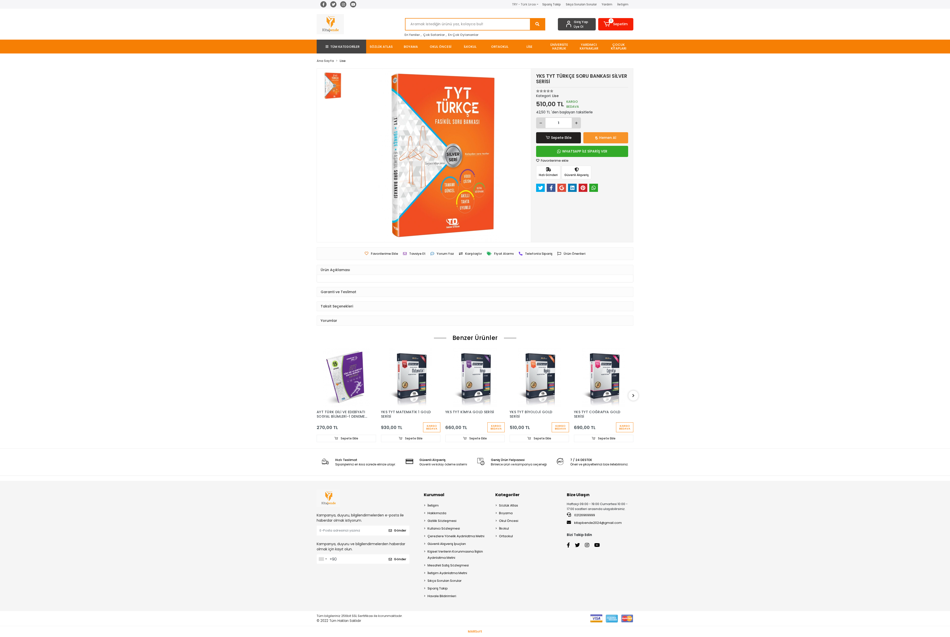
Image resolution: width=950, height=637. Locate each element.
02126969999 (584, 515)
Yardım (607, 4)
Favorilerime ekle (554, 160)
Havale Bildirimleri (442, 596)
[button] (616, 24)
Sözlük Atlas (508, 505)
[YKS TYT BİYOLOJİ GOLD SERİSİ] (539, 377)
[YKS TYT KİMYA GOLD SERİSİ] (475, 377)
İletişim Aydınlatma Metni (447, 573)
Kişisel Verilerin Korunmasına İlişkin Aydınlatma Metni (455, 554)
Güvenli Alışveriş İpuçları (447, 543)
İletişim (622, 4)
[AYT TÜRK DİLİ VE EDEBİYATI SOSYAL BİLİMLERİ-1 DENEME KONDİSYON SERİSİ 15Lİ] (346, 377)
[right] (633, 395)
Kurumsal (434, 495)
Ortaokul (506, 536)
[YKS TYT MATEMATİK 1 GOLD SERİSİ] (410, 377)
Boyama (506, 513)
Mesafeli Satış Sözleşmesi (448, 565)
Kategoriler (507, 495)
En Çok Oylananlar (463, 34)
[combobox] (322, 559)
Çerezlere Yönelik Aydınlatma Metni (456, 536)
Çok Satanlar (434, 34)
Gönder (400, 530)
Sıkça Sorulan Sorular (581, 4)
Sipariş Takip (551, 4)
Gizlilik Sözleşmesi (442, 520)
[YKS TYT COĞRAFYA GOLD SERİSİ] (603, 377)
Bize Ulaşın (578, 495)
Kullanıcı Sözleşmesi (444, 528)
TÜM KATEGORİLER (344, 46)
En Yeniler (412, 34)
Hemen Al (607, 137)
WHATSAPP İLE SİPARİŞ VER (584, 151)
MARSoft (475, 631)
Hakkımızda (437, 513)
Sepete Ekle (561, 137)
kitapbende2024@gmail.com (598, 522)
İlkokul (504, 528)
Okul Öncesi (508, 520)
